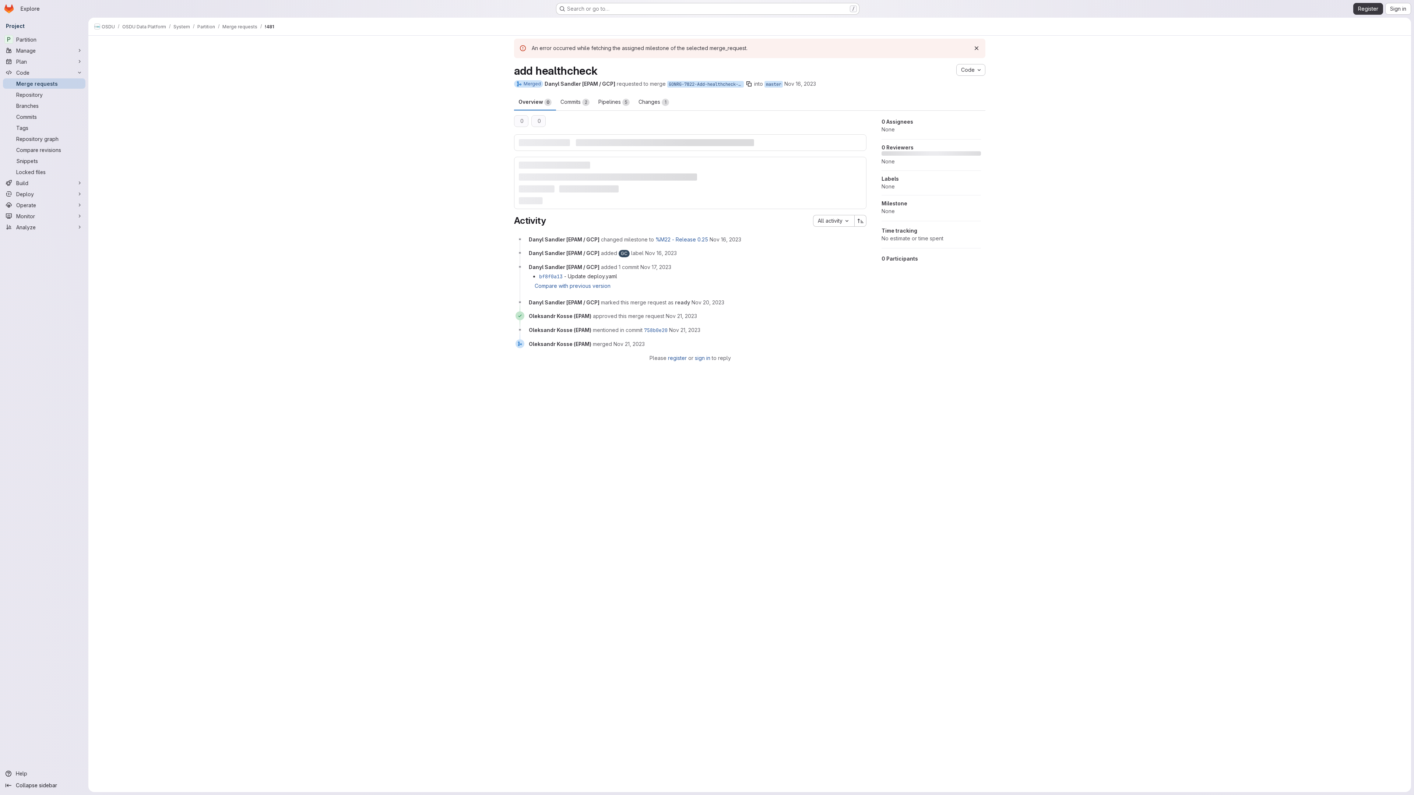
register (677, 358)
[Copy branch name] (749, 84)
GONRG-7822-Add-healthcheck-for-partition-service (706, 84)
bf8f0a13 (551, 276)
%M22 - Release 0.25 (681, 239)
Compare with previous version (573, 286)
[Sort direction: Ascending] (860, 221)
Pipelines (612, 102)
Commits (573, 102)
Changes (652, 102)
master (773, 84)
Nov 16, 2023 (800, 84)
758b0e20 (656, 330)
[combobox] (833, 221)
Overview (533, 102)
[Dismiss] (976, 48)
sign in (702, 358)
